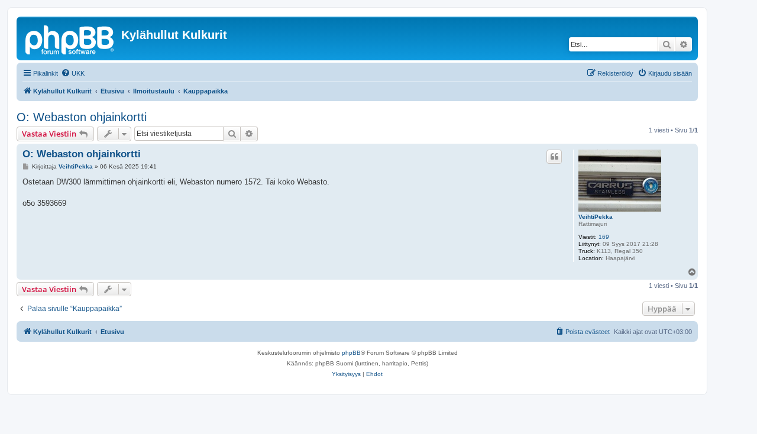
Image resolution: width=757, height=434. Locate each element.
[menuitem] (73, 73)
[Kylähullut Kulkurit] (70, 38)
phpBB (351, 352)
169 (604, 237)
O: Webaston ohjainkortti (82, 117)
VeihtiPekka (595, 216)
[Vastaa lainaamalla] (554, 157)
